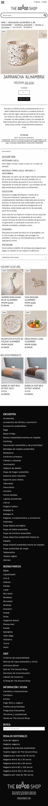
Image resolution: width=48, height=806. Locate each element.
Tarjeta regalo (10, 556)
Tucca (6, 643)
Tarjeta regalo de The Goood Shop (20, 752)
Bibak (6, 570)
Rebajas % (42, 141)
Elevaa (25, 135)
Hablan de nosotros (13, 677)
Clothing (7, 441)
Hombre (7, 491)
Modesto (7, 597)
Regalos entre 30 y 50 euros (17, 759)
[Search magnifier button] (44, 15)
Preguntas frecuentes (14, 710)
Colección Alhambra (35, 143)
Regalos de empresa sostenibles (19, 748)
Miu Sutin (8, 593)
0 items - (40, 2)
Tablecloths (9, 552)
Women (7, 560)
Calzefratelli (9, 574)
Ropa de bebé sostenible (15, 529)
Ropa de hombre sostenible (17, 533)
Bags (5, 430)
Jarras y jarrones (17, 141)
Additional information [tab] (10, 257)
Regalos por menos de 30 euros (19, 755)
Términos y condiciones (15, 714)
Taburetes (8, 483)
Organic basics (10, 506)
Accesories (8, 418)
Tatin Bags (8, 635)
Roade (6, 628)
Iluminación (9, 464)
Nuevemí (7, 609)
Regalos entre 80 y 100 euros (17, 767)
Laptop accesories (12, 499)
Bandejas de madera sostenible (18, 449)
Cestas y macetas (12, 460)
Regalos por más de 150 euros (18, 775)
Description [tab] (6, 151)
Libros (6, 502)
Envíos (6, 699)
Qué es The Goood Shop (15, 669)
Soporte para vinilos (13, 479)
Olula (5, 616)
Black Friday (9, 433)
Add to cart (24, 99)
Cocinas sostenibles (18, 143)
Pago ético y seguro (13, 703)
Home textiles (10, 495)
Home (3, 22)
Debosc (7, 582)
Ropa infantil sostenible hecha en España (23, 545)
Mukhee (7, 605)
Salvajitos (8, 632)
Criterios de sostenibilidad (16, 658)
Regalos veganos (11, 744)
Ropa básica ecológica (14, 525)
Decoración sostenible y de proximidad (22, 445)
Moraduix (8, 601)
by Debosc (5, 394)
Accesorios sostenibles (14, 426)
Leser (6, 590)
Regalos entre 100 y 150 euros (18, 771)
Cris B (6, 578)
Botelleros (8, 453)
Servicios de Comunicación (16, 673)
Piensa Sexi (8, 624)
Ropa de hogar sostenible (16, 472)
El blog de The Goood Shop (16, 681)
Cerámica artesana (23, 25)
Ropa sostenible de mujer (16, 548)
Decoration (8, 487)
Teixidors (7, 639)
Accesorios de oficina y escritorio (20, 422)
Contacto (8, 695)
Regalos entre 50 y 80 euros (17, 763)
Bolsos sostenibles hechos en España (21, 437)
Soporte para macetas (14, 476)
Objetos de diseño (31, 141)
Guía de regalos (11, 740)
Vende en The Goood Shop (16, 718)
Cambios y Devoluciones (15, 691)
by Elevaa (5, 305)
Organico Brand (11, 620)
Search (5, 732)
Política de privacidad (14, 706)
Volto (5, 647)
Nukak (6, 613)
